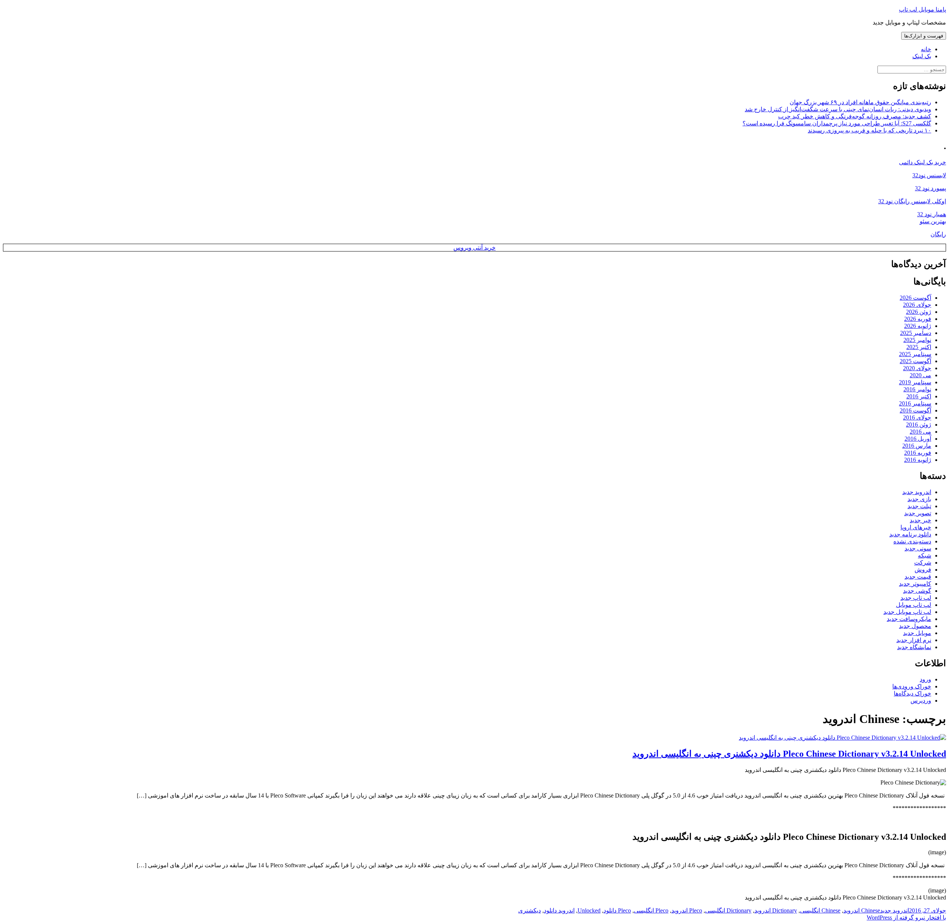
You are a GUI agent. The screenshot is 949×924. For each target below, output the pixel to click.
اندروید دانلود (559, 910)
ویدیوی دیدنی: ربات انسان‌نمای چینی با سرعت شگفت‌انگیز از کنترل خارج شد (838, 109)
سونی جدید (918, 548)
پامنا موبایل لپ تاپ (922, 9)
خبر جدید (920, 520)
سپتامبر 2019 (915, 382)
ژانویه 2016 (917, 460)
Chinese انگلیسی (820, 910)
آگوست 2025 (915, 361)
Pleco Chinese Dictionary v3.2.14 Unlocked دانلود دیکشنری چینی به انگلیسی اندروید (789, 754)
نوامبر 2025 (917, 340)
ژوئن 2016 (918, 424)
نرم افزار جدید (913, 640)
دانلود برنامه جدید (910, 534)
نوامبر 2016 (917, 389)
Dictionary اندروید (775, 910)
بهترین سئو (933, 221)
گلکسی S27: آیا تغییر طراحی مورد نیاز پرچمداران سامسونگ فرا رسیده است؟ (837, 123)
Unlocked (589, 910)
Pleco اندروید (686, 910)
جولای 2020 (917, 368)
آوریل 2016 (918, 438)
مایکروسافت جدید (909, 619)
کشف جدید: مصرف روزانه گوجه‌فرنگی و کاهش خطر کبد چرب (854, 116)
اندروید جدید (916, 492)
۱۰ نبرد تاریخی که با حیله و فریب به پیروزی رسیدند (869, 130)
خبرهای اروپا (915, 527)
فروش (923, 569)
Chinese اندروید (861, 910)
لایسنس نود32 (929, 175)
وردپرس (920, 700)
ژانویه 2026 (917, 326)
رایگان (938, 234)
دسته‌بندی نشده (912, 541)
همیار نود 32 (931, 214)
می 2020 (920, 375)
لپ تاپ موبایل (913, 605)
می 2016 (920, 431)
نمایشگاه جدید (914, 647)
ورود (925, 679)
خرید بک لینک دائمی (922, 162)
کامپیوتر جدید (915, 584)
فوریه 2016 (917, 453)
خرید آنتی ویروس (474, 247)
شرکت (922, 562)
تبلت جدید (919, 506)
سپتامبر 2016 (915, 403)
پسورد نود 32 (930, 188)
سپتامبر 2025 (915, 354)
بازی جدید (919, 499)
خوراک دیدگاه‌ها (912, 693)
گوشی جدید (917, 591)
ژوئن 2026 (918, 312)
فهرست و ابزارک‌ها (923, 36)
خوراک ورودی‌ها (911, 686)
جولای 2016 (917, 417)
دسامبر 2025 (915, 333)
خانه (926, 49)
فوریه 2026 (917, 319)
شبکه (924, 555)
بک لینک (921, 56)
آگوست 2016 (915, 410)
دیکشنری (529, 910)
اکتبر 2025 (918, 347)
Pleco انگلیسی (651, 910)
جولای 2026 (917, 305)
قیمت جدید (918, 576)
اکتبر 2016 (918, 396)
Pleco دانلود (617, 910)
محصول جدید (915, 626)
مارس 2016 (916, 446)
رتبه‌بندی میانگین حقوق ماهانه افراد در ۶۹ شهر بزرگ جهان (860, 102)
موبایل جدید (917, 633)
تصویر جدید (917, 513)
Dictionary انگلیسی (728, 910)
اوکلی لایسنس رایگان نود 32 (912, 201)
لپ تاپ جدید (915, 598)
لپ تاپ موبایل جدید (907, 612)
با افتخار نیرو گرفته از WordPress (906, 917)
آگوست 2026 (915, 298)
